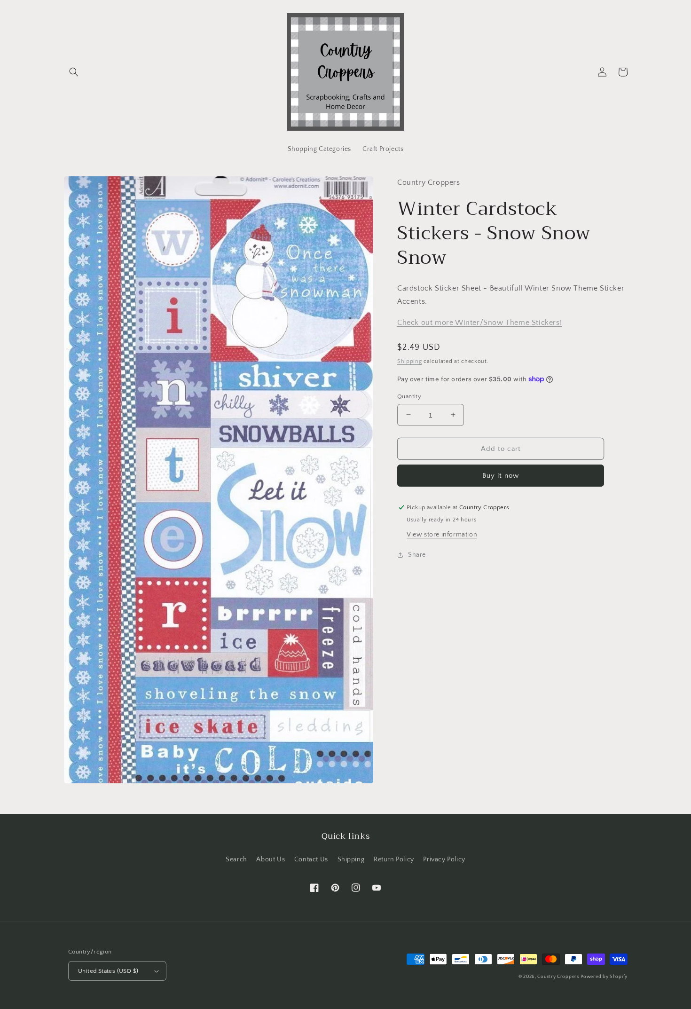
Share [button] (417, 555)
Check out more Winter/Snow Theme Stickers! (479, 322)
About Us (270, 859)
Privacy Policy (444, 859)
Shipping (409, 361)
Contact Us (311, 859)
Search (236, 859)
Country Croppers (558, 976)
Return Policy (394, 859)
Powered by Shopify (604, 976)
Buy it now (500, 476)
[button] (73, 72)
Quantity (409, 396)
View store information (442, 534)
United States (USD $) (108, 971)
